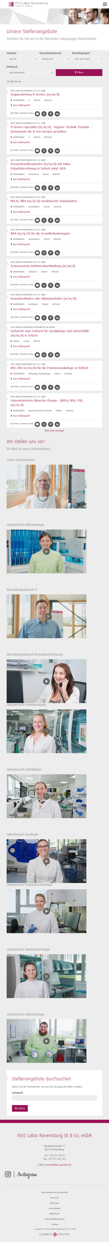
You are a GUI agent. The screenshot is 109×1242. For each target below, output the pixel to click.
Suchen (21, 1108)
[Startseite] (42, 4)
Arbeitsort (11, 53)
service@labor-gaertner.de (58, 1165)
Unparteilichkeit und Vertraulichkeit (54, 1192)
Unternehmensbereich (50, 53)
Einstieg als (12, 66)
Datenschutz (54, 1203)
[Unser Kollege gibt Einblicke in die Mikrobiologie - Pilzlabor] (54, 1041)
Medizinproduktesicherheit (54, 1219)
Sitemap (54, 1224)
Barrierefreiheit (54, 1208)
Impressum (54, 1198)
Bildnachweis (55, 1214)
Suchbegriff (17, 1092)
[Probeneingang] (54, 731)
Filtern (80, 72)
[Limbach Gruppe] (54, 1234)
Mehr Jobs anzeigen (54, 430)
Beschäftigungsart (81, 53)
